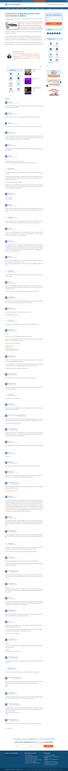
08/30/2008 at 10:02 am (12, 463)
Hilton (9, 155)
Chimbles (10, 404)
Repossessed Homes (12, 719)
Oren (9, 228)
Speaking (50, 769)
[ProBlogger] (12, 4)
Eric (8, 102)
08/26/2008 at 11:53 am (12, 442)
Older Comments (8, 728)
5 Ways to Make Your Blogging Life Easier (32, 762)
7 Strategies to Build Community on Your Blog (33, 759)
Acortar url (10, 394)
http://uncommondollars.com (11, 490)
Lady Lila (9, 496)
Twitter (32, 58)
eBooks (22, 8)
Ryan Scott (10, 308)
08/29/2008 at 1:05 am (12, 453)
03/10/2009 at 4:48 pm (14, 658)
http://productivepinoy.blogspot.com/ (13, 651)
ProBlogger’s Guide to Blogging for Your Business (51, 760)
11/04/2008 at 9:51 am (12, 544)
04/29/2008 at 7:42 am (12, 384)
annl (9, 281)
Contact (60, 769)
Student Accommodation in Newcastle (16, 415)
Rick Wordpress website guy (14, 677)
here (20, 58)
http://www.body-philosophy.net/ (12, 314)
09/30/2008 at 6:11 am (12, 497)
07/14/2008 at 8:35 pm (13, 429)
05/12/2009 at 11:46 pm (12, 693)
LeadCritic (10, 193)
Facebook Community (57, 4)
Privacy (54, 769)
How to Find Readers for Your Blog (31, 758)
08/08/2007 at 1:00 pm (12, 133)
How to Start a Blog (28, 755)
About (27, 769)
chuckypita (10, 543)
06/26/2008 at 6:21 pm (21, 416)
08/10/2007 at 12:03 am (12, 218)
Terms (57, 769)
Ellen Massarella (11, 610)
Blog (2, 6)
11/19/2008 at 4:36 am (12, 558)
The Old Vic (10, 320)
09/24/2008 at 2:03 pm (15, 483)
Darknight (10, 270)
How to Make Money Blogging (30, 761)
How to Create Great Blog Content (31, 756)
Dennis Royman (11, 383)
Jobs (33, 8)
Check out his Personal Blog (39, 1)
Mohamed (10, 462)
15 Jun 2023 (33, 79)
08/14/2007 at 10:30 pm (12, 298)
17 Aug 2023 (33, 71)
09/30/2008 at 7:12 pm (12, 517)
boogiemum (10, 217)
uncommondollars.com (12, 482)
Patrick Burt (10, 297)
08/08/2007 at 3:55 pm (12, 145)
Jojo (9, 621)
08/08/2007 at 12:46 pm (12, 123)
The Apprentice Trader (13, 703)
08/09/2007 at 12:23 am (12, 169)
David (9, 441)
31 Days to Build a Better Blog (49, 755)
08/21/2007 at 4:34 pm (12, 357)
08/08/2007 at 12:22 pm (12, 114)
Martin (9, 113)
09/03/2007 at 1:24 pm (12, 374)
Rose (9, 122)
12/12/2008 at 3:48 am (12, 598)
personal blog (34, 56)
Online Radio (10, 692)
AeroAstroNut (11, 668)
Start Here (8, 8)
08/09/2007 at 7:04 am (12, 194)
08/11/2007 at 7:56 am (12, 257)
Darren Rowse (10, 18)
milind (9, 516)
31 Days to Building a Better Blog (26, 18)
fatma (9, 204)
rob (8, 452)
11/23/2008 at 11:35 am (13, 571)
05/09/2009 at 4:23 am (12, 669)
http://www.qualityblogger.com (11, 348)
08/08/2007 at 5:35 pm (12, 156)
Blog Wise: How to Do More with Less (51, 761)
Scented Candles (11, 373)
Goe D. (9, 240)
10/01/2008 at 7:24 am (12, 531)
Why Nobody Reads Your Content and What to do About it (36, 88)
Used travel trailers (12, 657)
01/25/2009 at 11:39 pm (12, 640)
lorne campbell (11, 583)
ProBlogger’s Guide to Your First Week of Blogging (51, 757)
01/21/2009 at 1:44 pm (12, 622)
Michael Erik (10, 329)
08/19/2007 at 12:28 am (12, 321)
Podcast (17, 8)
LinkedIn (14, 59)
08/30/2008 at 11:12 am (12, 472)
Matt (9, 144)
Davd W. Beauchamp (12, 570)
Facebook (36, 58)
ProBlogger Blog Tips (29, 53)
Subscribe (54, 23)
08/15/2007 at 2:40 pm (12, 309)
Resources (28, 8)
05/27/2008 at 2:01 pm (12, 405)
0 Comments (11, 19)
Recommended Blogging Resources (50, 764)
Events (42, 8)
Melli (9, 256)
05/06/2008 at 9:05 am (12, 395)
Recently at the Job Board (11, 753)
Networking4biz (11, 530)
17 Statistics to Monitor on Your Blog (37, 70)
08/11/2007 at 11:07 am (12, 271)
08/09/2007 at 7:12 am (12, 205)
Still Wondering (24, 56)
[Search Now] (62, 8)
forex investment (11, 428)
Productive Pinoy (11, 639)
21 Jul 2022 (33, 90)
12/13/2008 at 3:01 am (12, 611)
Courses (37, 8)
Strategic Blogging (35, 78)
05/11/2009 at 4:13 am (17, 678)
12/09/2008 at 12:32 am (12, 584)
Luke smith (10, 557)
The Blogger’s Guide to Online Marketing (51, 763)
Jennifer (9, 132)
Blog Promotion (33, 18)
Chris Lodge (10, 168)
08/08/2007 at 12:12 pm (12, 103)
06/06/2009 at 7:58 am (14, 720)
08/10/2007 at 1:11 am (12, 229)
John (9, 597)
